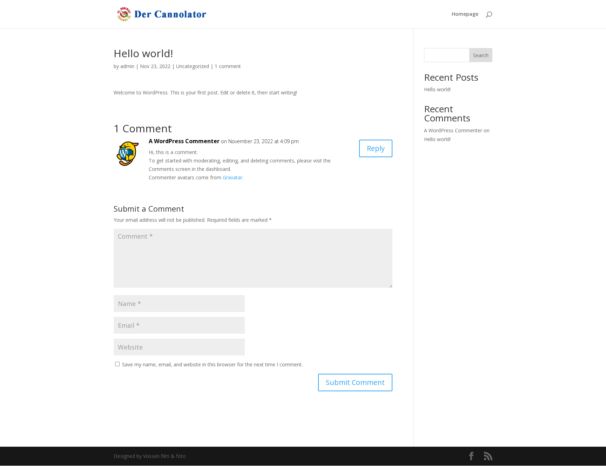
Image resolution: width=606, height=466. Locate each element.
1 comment (228, 66)
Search (481, 55)
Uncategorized (192, 66)
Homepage (465, 14)
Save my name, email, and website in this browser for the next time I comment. (212, 364)
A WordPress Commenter (184, 141)
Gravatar (232, 177)
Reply (376, 148)
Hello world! (437, 89)
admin (127, 66)
